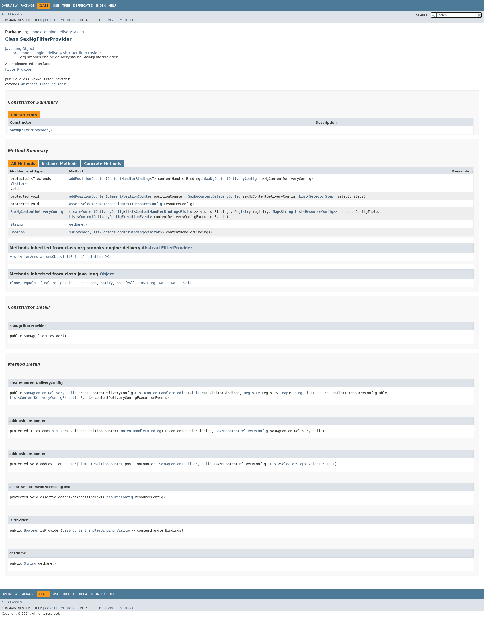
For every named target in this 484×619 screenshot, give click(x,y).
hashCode (88, 283)
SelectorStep (321, 196)
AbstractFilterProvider (43, 84)
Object (107, 274)
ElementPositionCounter (129, 196)
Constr (51, 20)
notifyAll (126, 283)
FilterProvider (19, 69)
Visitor (18, 184)
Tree (66, 5)
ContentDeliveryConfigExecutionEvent (114, 217)
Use (56, 5)
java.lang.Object (19, 49)
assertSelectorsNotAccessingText (100, 204)
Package (28, 5)
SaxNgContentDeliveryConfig (230, 179)
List (303, 196)
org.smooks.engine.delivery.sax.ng (53, 32)
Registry (242, 212)
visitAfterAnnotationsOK (33, 257)
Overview (10, 5)
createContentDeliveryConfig (96, 212)
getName (76, 224)
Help (112, 5)
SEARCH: (422, 15)
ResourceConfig (148, 204)
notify (107, 283)
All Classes (12, 14)
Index (101, 5)
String (287, 212)
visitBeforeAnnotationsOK (84, 257)
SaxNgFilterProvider (29, 130)
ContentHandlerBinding (128, 179)
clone (15, 283)
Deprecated (83, 5)
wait (163, 283)
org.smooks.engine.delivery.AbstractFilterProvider (57, 53)
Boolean (18, 232)
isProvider (79, 232)
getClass (68, 283)
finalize (48, 283)
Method (67, 20)
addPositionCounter (87, 179)
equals (30, 283)
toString (147, 283)
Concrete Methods (102, 164)
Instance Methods (59, 164)
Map (276, 212)
